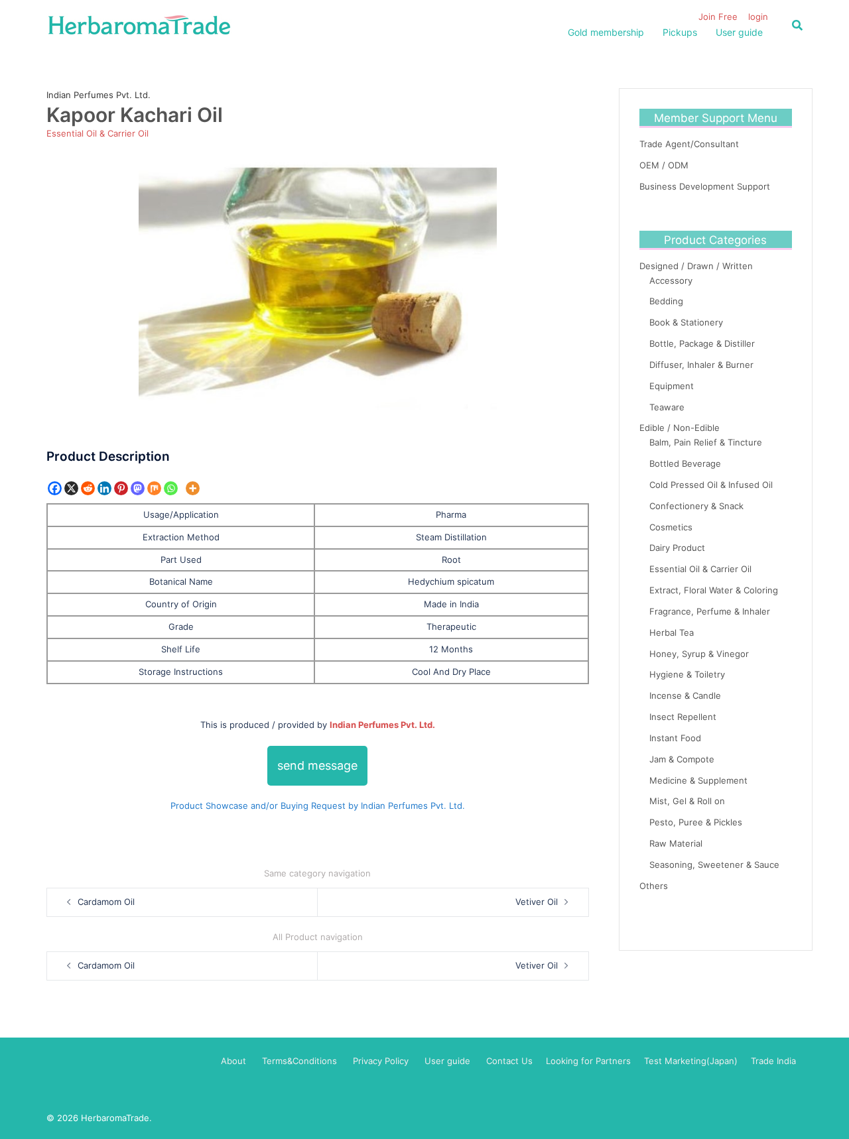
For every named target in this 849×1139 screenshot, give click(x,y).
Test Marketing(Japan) (691, 1060)
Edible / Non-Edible (679, 427)
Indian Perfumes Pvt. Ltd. (98, 95)
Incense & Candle (685, 695)
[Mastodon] (138, 488)
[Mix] (154, 488)
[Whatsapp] (171, 488)
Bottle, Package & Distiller (702, 343)
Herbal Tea (671, 632)
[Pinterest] (121, 488)
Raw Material (675, 843)
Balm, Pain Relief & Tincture (705, 442)
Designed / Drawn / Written (696, 266)
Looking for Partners (588, 1060)
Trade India (773, 1060)
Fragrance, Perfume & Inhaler (709, 611)
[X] (71, 488)
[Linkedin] (104, 488)
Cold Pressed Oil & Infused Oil (711, 484)
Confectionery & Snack (696, 506)
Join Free (718, 16)
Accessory (670, 280)
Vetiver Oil (536, 901)
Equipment (671, 386)
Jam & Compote (681, 759)
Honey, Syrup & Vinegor (699, 653)
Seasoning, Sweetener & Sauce (714, 864)
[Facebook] (55, 488)
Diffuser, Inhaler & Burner (701, 364)
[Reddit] (88, 488)
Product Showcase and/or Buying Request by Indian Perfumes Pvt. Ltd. (317, 805)
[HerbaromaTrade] (139, 24)
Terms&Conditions (299, 1060)
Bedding (666, 301)
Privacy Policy (381, 1060)
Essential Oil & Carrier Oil (97, 133)
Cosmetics (670, 527)
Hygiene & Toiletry (687, 674)
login (758, 16)
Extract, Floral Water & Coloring (713, 590)
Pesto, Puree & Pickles (695, 822)
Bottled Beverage (685, 463)
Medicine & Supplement (698, 780)
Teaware (667, 407)
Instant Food (675, 738)
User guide (739, 32)
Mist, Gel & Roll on (687, 801)
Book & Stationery (686, 322)
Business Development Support (704, 186)
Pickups (680, 32)
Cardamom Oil (106, 901)
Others (653, 885)
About (233, 1060)
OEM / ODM (663, 165)
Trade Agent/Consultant (689, 144)
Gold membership (606, 32)
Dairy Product (677, 547)
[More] (193, 488)
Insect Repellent (682, 716)
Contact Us (509, 1060)
